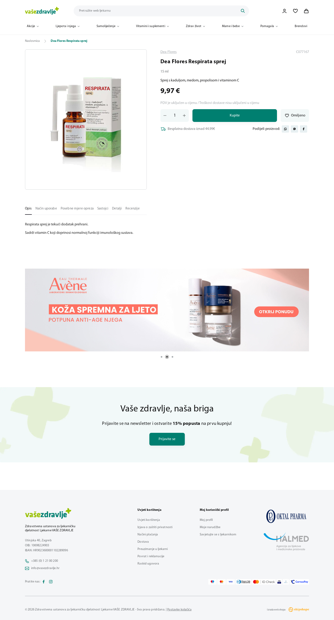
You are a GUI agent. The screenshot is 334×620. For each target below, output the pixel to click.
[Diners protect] (286, 582)
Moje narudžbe (210, 527)
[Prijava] (284, 11)
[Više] (167, 310)
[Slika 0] (86, 119)
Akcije (31, 26)
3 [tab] (172, 357)
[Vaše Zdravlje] (42, 10)
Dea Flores (168, 52)
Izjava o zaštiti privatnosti (154, 527)
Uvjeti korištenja (148, 520)
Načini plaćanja (147, 534)
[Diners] (244, 582)
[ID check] (264, 582)
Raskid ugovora (148, 563)
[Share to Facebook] (303, 129)
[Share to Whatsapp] (285, 129)
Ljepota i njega (66, 26)
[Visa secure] (279, 582)
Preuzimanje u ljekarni (152, 549)
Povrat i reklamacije (150, 556)
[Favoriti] (295, 11)
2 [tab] (167, 357)
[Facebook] (43, 582)
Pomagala (267, 26)
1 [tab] (161, 357)
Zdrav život (194, 26)
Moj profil (206, 520)
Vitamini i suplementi (150, 26)
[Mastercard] (221, 582)
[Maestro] (212, 582)
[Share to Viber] (294, 129)
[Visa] (231, 582)
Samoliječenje (106, 26)
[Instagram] (51, 582)
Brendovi (301, 26)
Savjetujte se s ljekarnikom (218, 534)
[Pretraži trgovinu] (242, 11)
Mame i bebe (231, 26)
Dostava (143, 542)
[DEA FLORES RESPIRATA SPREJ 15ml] (286, 516)
